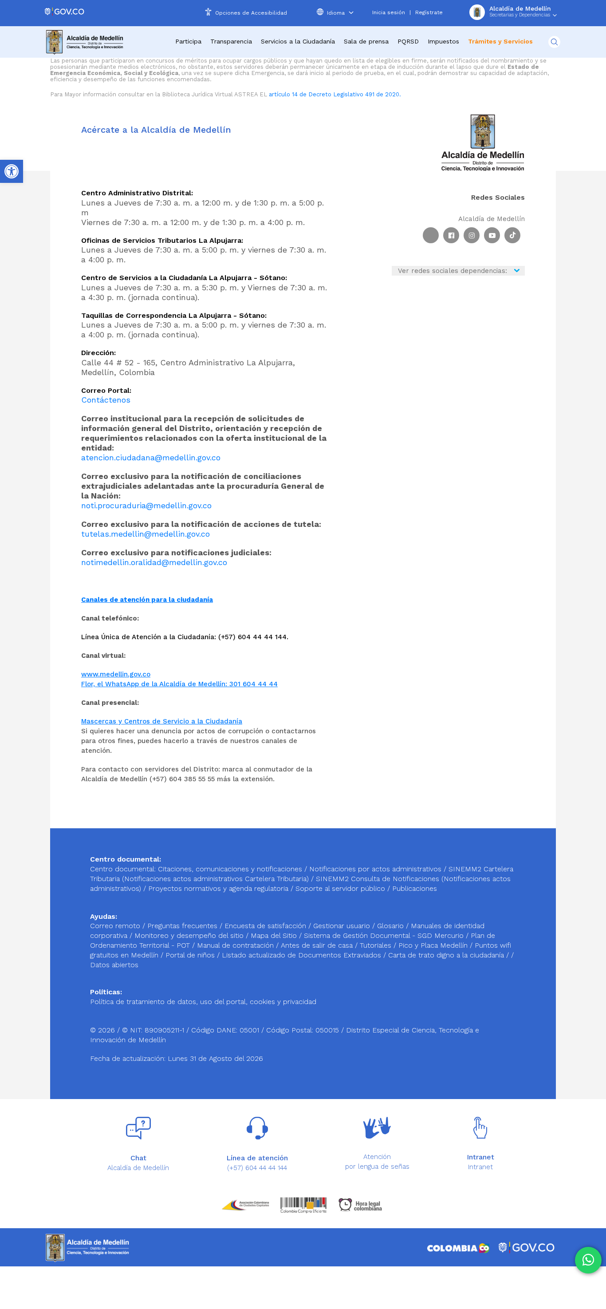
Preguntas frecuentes (183, 925)
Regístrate (429, 12)
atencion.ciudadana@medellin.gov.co (150, 457)
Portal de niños (191, 955)
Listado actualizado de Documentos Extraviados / (305, 955)
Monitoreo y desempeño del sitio (190, 935)
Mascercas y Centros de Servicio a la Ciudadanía (161, 721)
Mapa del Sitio (275, 935)
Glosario (391, 925)
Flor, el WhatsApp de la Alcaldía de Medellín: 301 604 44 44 (179, 684)
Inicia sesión (388, 12)
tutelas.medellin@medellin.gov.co (145, 533)
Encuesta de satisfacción (266, 925)
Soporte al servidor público (340, 888)
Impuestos (443, 41)
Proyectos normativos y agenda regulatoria (218, 888)
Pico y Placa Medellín (434, 945)
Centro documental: (123, 869)
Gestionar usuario (342, 925)
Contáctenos (105, 399)
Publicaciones (414, 888)
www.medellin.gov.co (115, 674)
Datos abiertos (114, 965)
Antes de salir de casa (318, 945)
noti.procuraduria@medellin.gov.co (146, 505)
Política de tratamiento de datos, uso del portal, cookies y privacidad (203, 1001)
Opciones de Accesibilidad (251, 13)
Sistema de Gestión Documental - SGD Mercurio (385, 935)
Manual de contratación (236, 945)
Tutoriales (377, 945)
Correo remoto (116, 925)
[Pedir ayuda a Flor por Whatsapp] (588, 1260)
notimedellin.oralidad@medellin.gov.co (154, 562)
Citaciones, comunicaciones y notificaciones (230, 869)
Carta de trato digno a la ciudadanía (446, 955)
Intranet (480, 1167)
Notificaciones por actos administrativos (375, 869)
